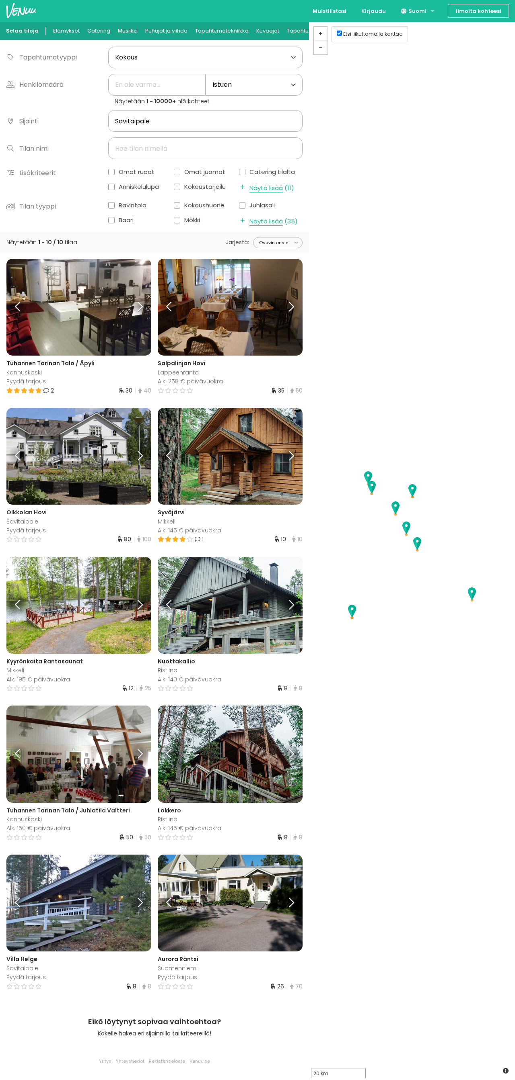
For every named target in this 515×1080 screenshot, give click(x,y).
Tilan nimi (34, 148)
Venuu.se (200, 1061)
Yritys (105, 1061)
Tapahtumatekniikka (222, 31)
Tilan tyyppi (37, 206)
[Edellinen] (24, 307)
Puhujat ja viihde (166, 31)
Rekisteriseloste (167, 1061)
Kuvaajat (267, 31)
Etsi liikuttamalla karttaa (373, 34)
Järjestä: (237, 242)
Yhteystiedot (130, 1061)
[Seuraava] (133, 307)
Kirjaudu (373, 11)
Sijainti (29, 121)
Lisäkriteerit (37, 173)
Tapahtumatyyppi (48, 57)
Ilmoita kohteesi (478, 11)
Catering (98, 31)
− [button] (321, 47)
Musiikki (128, 31)
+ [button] (321, 34)
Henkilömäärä (41, 84)
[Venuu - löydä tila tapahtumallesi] (21, 10)
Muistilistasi (329, 11)
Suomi (416, 11)
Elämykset (66, 31)
